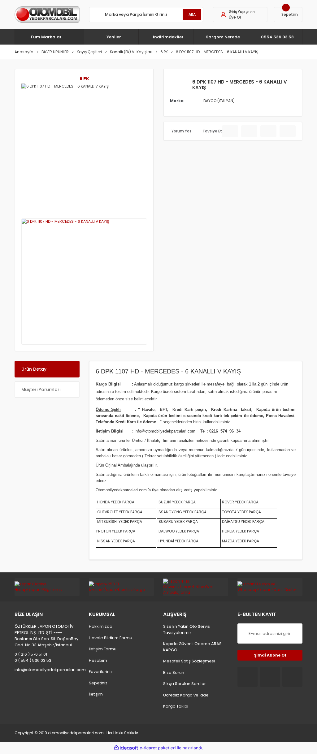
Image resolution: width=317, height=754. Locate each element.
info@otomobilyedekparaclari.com (47, 670)
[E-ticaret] (158, 748)
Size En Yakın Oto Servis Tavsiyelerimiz (186, 629)
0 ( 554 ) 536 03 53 (33, 660)
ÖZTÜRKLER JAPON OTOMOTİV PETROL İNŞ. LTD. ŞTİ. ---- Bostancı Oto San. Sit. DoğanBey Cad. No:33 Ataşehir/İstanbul (46, 635)
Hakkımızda (100, 626)
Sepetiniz (98, 683)
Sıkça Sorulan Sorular (184, 684)
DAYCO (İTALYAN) (219, 100)
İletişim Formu (102, 649)
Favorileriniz (101, 671)
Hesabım (98, 660)
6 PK (84, 78)
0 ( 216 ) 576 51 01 (31, 654)
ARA (192, 14)
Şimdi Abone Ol (270, 655)
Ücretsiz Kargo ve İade (186, 695)
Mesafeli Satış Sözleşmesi (189, 661)
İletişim (96, 694)
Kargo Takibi (175, 706)
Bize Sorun (173, 672)
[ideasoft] (126, 748)
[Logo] (47, 14)
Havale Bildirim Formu (110, 638)
